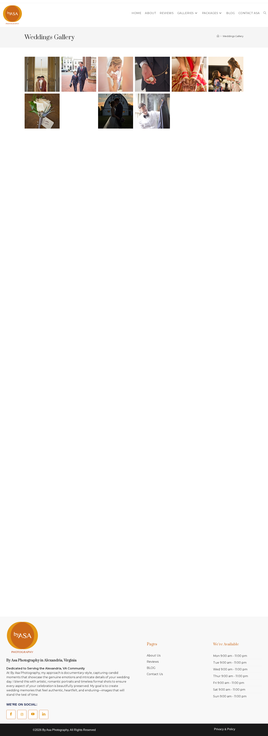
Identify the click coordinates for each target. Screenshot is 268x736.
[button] (42, 74)
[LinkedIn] (43, 714)
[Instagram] (21, 714)
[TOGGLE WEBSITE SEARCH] (265, 13)
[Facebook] (10, 714)
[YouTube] (32, 714)
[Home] (218, 36)
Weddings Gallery (233, 36)
